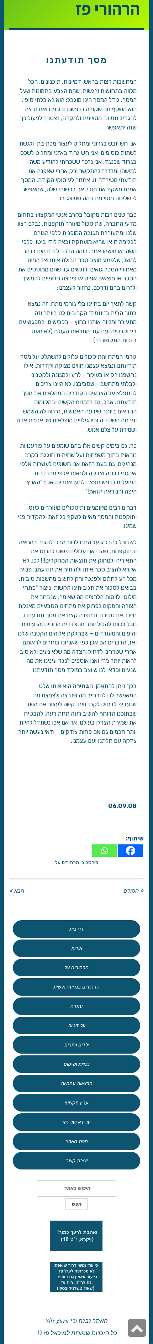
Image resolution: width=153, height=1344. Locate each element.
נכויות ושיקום (77, 1064)
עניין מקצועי (76, 1103)
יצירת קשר (77, 1161)
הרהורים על (67, 862)
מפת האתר (76, 1141)
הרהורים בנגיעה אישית (76, 987)
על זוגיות (76, 1025)
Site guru (57, 1320)
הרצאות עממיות (77, 1083)
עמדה (76, 1006)
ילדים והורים (76, 1045)
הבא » (16, 890)
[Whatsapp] (104, 850)
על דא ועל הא (76, 1122)
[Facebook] (130, 850)
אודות (76, 948)
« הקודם (133, 890)
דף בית (76, 929)
